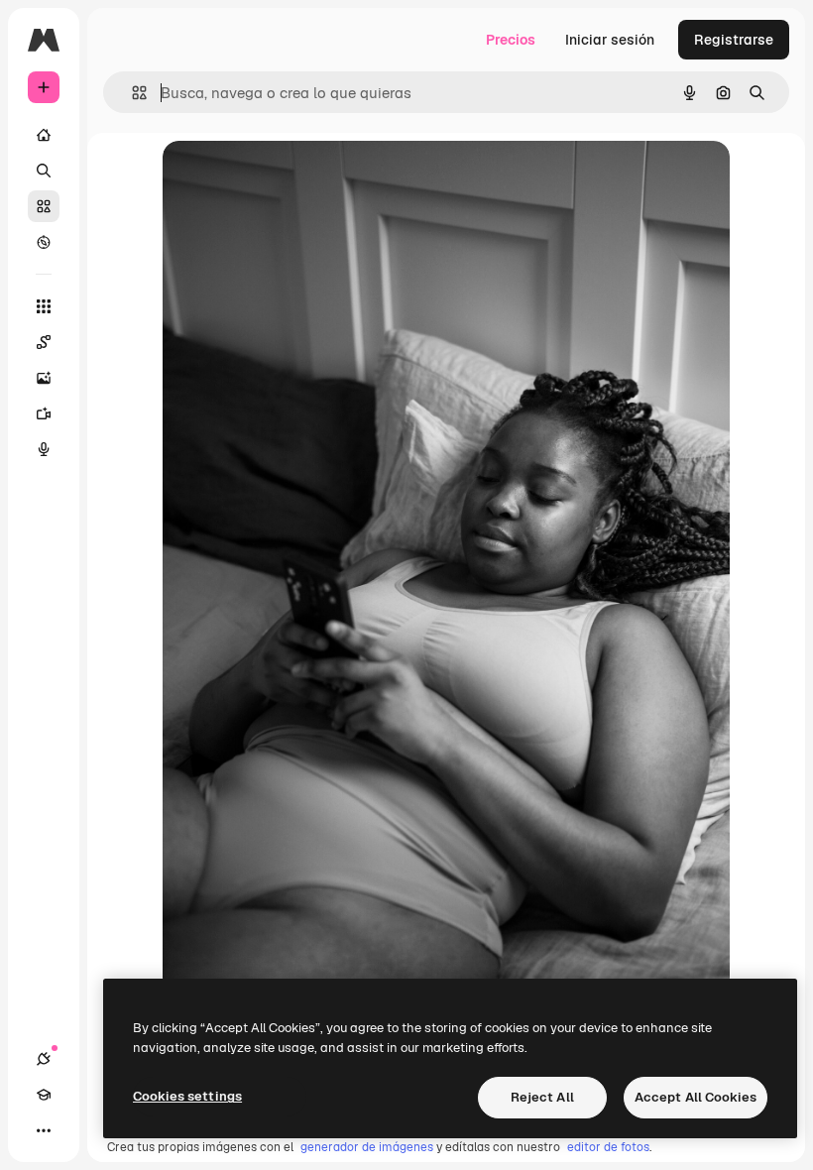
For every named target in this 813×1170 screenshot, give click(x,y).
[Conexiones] (43, 1059)
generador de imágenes (366, 1147)
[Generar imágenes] (43, 378)
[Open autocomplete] (131, 92)
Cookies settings (187, 1096)
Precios (510, 40)
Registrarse (733, 40)
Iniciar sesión (609, 40)
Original (289, 178)
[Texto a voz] (43, 449)
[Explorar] (43, 242)
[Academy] (43, 1095)
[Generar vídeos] (43, 413)
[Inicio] (43, 135)
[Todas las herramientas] (43, 306)
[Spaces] (43, 342)
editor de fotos (608, 1147)
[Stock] (43, 206)
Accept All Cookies (695, 1097)
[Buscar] (43, 170)
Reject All (542, 1097)
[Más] (43, 1130)
